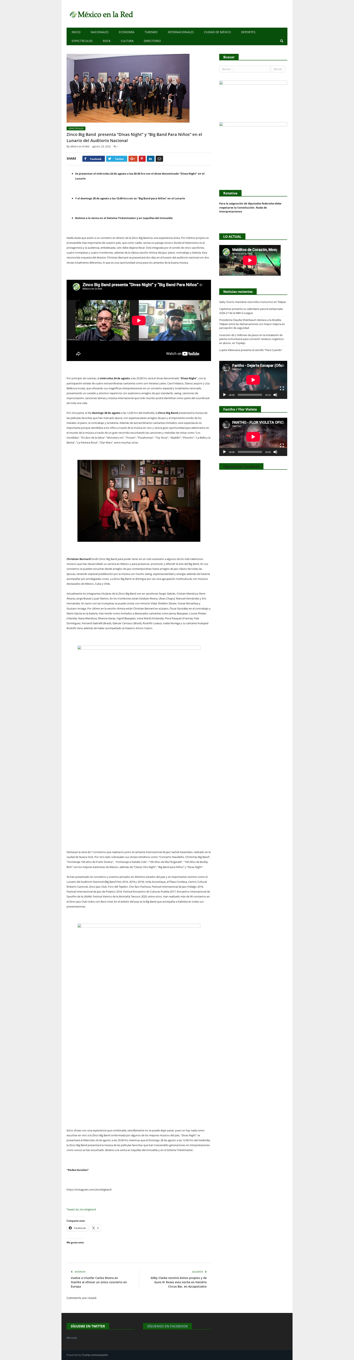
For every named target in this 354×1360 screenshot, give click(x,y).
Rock (107, 41)
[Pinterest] (142, 159)
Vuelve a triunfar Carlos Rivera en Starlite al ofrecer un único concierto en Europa (99, 1282)
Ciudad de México (217, 32)
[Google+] (132, 159)
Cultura (127, 41)
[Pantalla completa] (282, 388)
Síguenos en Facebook (241, 466)
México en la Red (79, 146)
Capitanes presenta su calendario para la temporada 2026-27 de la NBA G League (251, 311)
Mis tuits (72, 1338)
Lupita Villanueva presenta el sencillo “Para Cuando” (250, 350)
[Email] (159, 159)
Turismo (151, 32)
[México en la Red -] (101, 14)
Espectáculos (82, 41)
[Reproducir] (224, 395)
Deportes (248, 32)
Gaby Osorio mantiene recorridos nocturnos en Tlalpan (252, 302)
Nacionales (100, 32)
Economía (126, 32)
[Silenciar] (275, 395)
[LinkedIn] (150, 159)
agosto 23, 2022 (101, 146)
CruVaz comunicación (95, 1355)
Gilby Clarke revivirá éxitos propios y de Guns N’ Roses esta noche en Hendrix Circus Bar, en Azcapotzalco (179, 1282)
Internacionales (181, 32)
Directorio (152, 41)
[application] (253, 380)
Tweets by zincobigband (81, 1209)
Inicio (76, 32)
